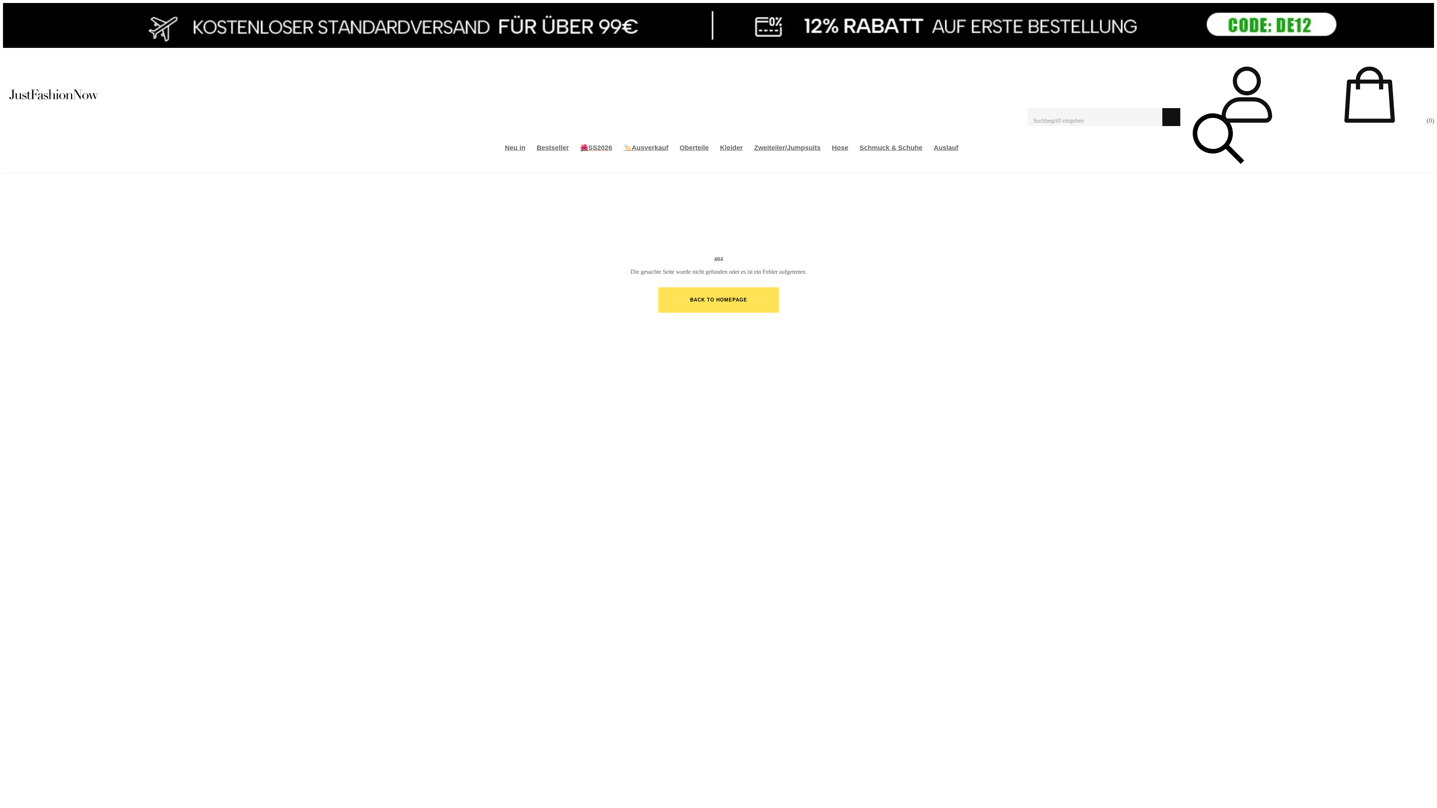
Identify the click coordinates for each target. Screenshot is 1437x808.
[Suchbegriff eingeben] (1095, 117)
